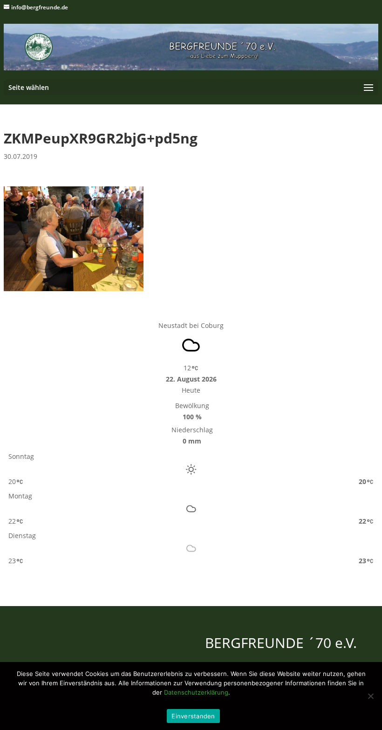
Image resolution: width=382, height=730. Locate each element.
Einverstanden (193, 716)
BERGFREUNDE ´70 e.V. (281, 642)
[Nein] (370, 696)
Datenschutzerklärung (196, 692)
